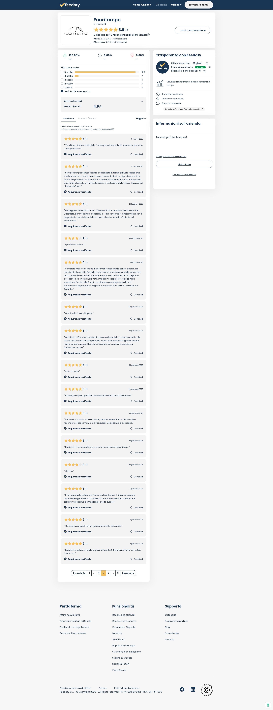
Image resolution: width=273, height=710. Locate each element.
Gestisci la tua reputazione (74, 627)
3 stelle (68, 79)
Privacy (103, 688)
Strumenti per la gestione (126, 651)
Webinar (169, 639)
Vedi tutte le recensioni (77, 91)
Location (117, 633)
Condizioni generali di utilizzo (75, 688)
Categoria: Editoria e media (171, 156)
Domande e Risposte (124, 627)
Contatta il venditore (184, 174)
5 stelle (68, 72)
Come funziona (142, 4)
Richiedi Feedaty (198, 4)
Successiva (128, 573)
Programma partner (176, 621)
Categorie (170, 615)
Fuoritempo (107, 19)
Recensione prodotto (124, 621)
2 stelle (68, 83)
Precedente (79, 573)
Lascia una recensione (193, 30)
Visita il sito (184, 164)
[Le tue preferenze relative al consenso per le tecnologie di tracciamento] (268, 705)
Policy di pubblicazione (126, 688)
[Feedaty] (70, 5)
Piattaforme (119, 670)
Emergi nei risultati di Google (75, 621)
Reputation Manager (123, 645)
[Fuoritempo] (75, 30)
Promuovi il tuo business (73, 633)
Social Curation (120, 664)
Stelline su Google (122, 657)
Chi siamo (161, 4)
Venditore (68, 118)
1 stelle (68, 87)
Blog (167, 627)
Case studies (172, 633)
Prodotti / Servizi (87, 118)
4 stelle (68, 76)
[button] (184, 83)
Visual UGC (118, 639)
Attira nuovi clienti (70, 615)
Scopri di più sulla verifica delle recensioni (183, 109)
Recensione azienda (123, 615)
